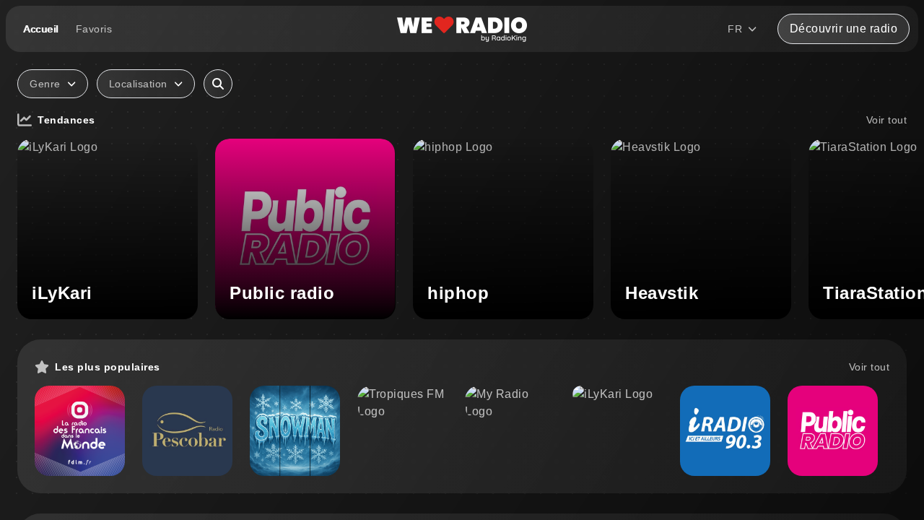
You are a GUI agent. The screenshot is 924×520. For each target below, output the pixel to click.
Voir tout (886, 120)
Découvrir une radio (844, 28)
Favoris (94, 29)
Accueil (40, 29)
